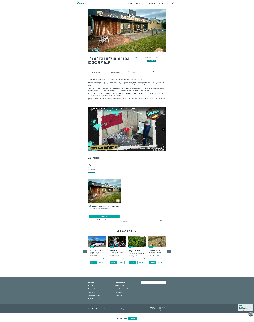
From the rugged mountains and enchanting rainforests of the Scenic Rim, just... (116, 254)
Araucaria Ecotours (154, 250)
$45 (125, 318)
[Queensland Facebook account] (93, 308)
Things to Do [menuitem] (139, 3)
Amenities (94, 157)
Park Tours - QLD (114, 250)
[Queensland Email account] (104, 308)
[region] (127, 89)
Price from (119, 318)
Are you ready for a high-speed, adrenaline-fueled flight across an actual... (136, 255)
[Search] (176, 3)
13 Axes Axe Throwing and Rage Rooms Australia (108, 60)
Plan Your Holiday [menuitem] (150, 3)
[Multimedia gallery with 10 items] (127, 31)
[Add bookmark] (135, 58)
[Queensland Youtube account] (100, 308)
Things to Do (96, 67)
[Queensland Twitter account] (96, 308)
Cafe (89, 168)
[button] (91, 31)
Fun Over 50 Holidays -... (96, 250)
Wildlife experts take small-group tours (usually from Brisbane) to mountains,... (155, 254)
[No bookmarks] (173, 3)
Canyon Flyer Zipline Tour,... (135, 250)
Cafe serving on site (92, 169)
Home (89, 67)
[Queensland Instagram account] (89, 308)
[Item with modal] (127, 30)
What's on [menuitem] (160, 3)
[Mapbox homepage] (124, 221)
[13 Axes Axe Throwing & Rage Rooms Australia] (127, 30)
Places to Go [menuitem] (129, 3)
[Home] (81, 3)
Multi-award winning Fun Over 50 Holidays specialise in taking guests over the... (97, 254)
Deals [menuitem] (167, 3)
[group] (97, 252)
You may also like (127, 230)
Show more (91, 172)
